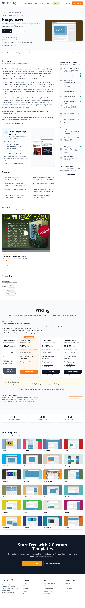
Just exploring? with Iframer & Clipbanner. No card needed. (42, 389)
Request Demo (48, 591)
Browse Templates (53, 563)
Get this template (10, 370)
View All (25, 594)
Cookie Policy (68, 588)
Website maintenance (78, 602)
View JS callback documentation (14, 163)
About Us (67, 583)
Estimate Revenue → (76, 398)
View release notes (19, 123)
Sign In (67, 3)
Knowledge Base (48, 588)
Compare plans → (78, 53)
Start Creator (29, 371)
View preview (19, 31)
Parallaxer (25, 588)
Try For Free (77, 3)
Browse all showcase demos (10, 266)
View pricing (7, 31)
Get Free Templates (32, 563)
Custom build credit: (48, 364)
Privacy (67, 586)
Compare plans (9, 375)
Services (42, 3)
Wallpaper (26, 591)
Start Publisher (73, 371)
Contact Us (47, 594)
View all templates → (77, 435)
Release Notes (48, 586)
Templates (28, 3)
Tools (48, 3)
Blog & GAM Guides (49, 583)
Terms (66, 591)
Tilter (24, 586)
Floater (25, 583)
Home (3, 12)
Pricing (36, 3)
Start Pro (51, 371)
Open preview (71, 174)
